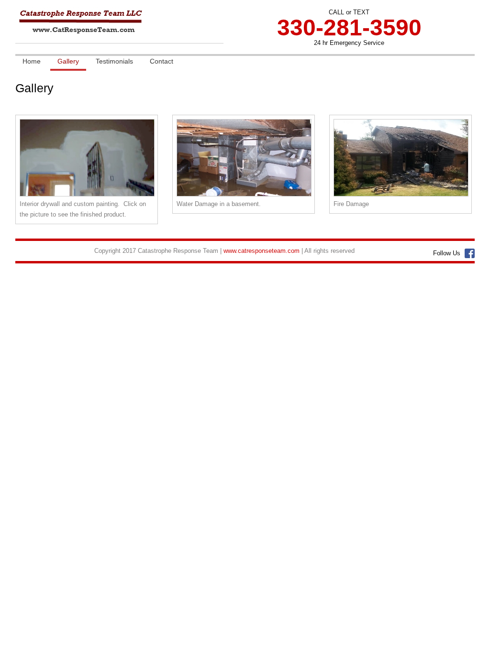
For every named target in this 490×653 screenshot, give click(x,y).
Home (31, 61)
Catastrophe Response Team (116, 30)
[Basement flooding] (244, 196)
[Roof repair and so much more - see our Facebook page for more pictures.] (401, 196)
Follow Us (446, 253)
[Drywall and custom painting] (87, 196)
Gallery (68, 61)
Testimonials (114, 61)
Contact (161, 61)
